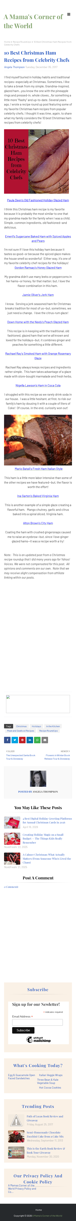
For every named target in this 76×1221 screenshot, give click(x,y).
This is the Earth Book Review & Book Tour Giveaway (46, 1150)
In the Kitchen (53, 726)
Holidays (36, 726)
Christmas (21, 726)
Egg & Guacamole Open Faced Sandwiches (21, 1076)
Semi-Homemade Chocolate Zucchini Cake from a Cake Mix (45, 1134)
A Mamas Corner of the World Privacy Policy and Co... (22, 1188)
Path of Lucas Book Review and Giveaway (45, 1118)
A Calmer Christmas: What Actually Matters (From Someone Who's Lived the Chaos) (47, 858)
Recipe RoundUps (22, 41)
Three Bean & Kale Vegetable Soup (47, 1081)
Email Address (22, 1016)
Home (7, 41)
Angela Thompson (14, 67)
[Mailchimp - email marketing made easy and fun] (38, 1042)
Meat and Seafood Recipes (20, 730)
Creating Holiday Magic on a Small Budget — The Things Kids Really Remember (43, 838)
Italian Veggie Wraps (50, 1075)
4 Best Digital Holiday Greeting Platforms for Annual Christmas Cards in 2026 (47, 820)
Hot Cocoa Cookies (50, 1087)
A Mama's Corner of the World (47, 1215)
